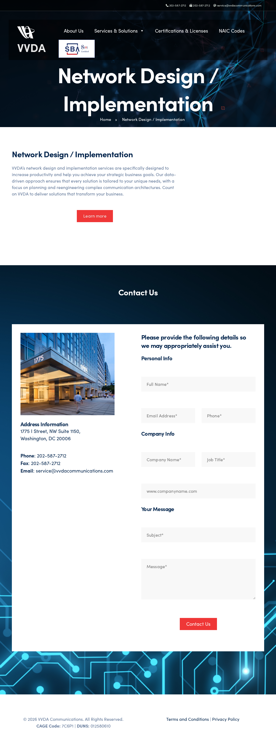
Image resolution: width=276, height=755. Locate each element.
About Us (74, 30)
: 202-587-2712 (43, 455)
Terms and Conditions (187, 719)
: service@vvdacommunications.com (66, 470)
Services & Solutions (116, 30)
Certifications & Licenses (181, 30)
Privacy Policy (225, 719)
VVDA (31, 47)
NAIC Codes (232, 30)
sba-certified (94, 49)
